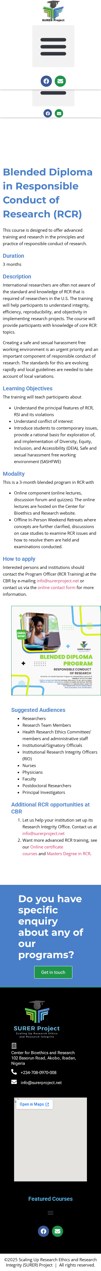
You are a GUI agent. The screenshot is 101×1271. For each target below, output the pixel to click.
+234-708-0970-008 (38, 1072)
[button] (53, 46)
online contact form (56, 587)
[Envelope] (60, 81)
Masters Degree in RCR (68, 853)
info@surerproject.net (58, 580)
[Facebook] (46, 81)
